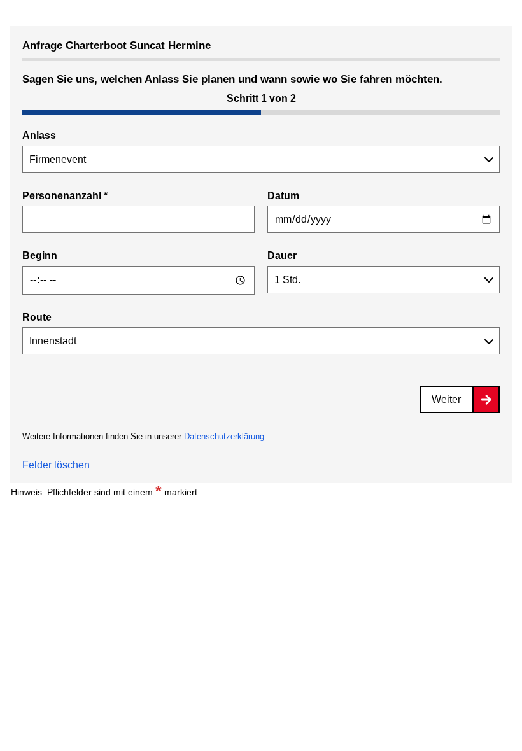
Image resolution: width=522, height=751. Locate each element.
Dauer (282, 255)
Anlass (39, 135)
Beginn (39, 255)
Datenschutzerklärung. (225, 436)
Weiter (446, 399)
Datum (283, 195)
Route (37, 317)
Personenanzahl (65, 195)
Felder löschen (56, 465)
